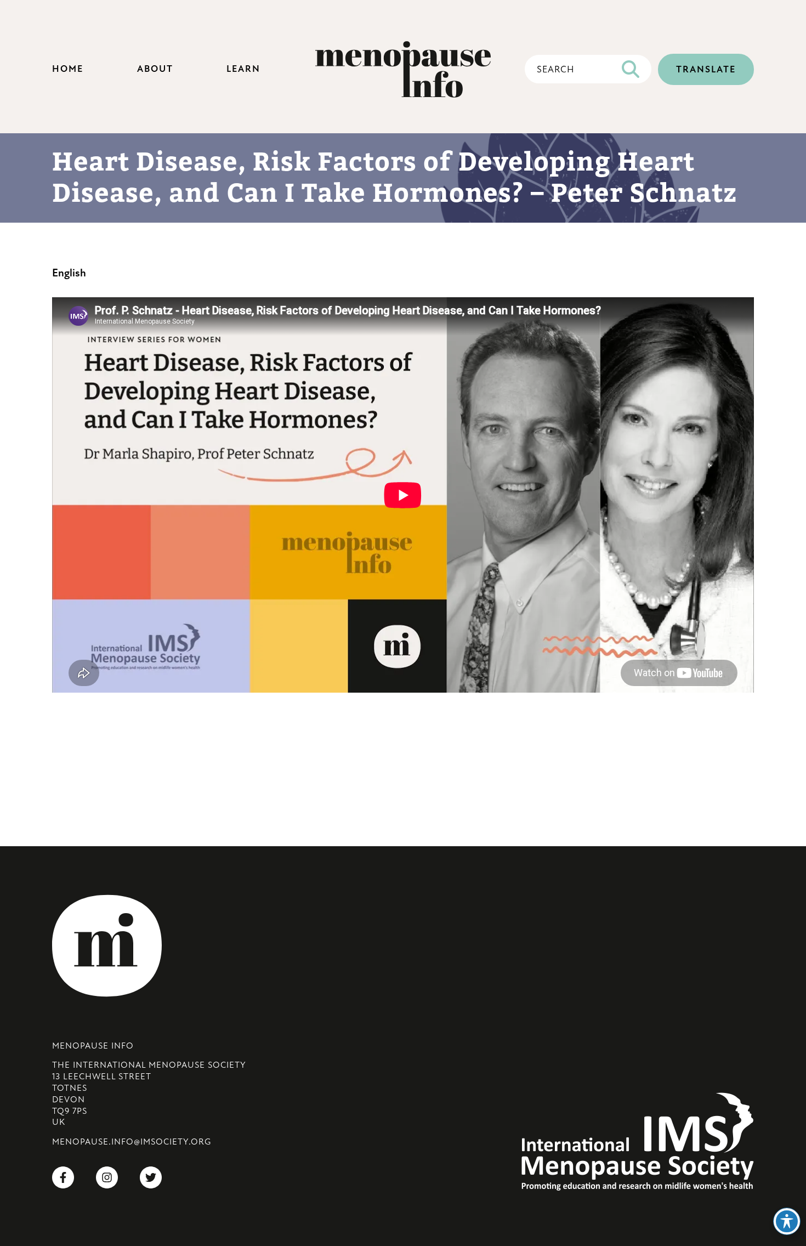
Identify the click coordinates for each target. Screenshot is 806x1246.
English (69, 273)
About (155, 69)
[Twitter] (151, 1178)
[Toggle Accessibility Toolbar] (787, 1221)
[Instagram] (107, 1178)
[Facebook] (63, 1178)
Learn (243, 69)
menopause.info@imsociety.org (131, 1142)
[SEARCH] (630, 69)
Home (67, 69)
